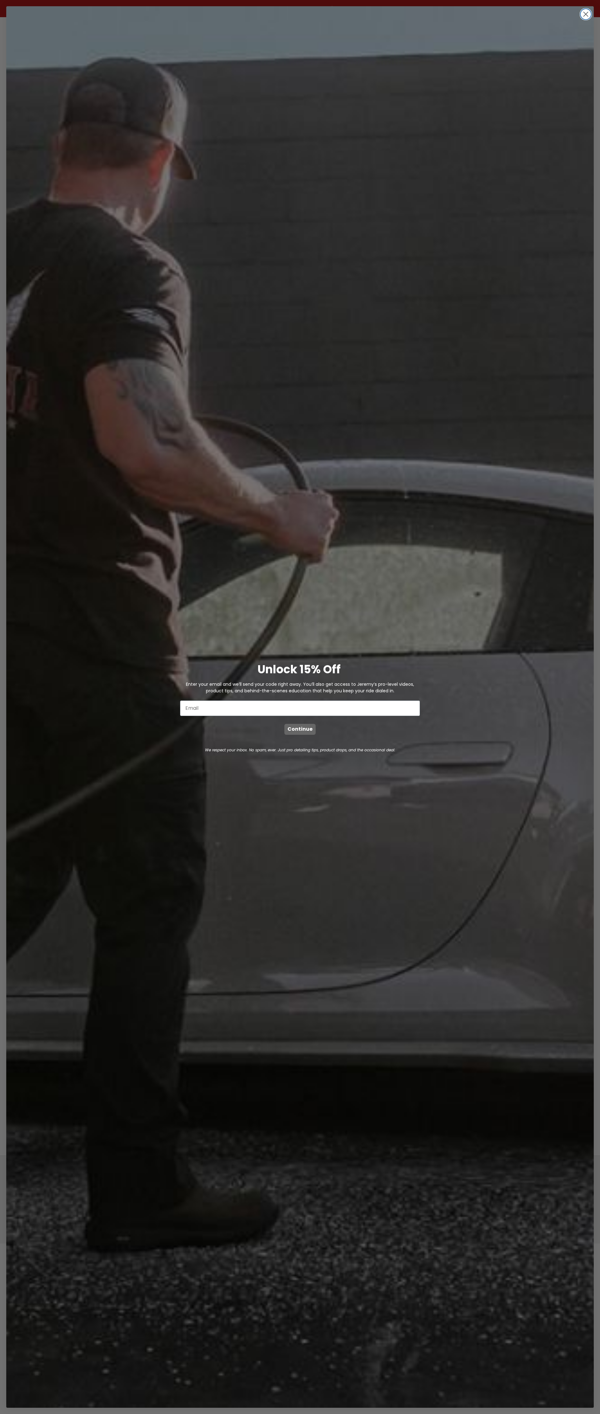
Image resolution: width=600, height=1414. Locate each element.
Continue (300, 729)
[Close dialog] (585, 14)
